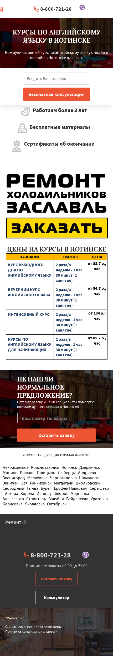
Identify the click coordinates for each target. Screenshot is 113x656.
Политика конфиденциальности (31, 631)
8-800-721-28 (56, 8)
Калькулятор (56, 597)
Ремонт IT (15, 522)
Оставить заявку (56, 578)
